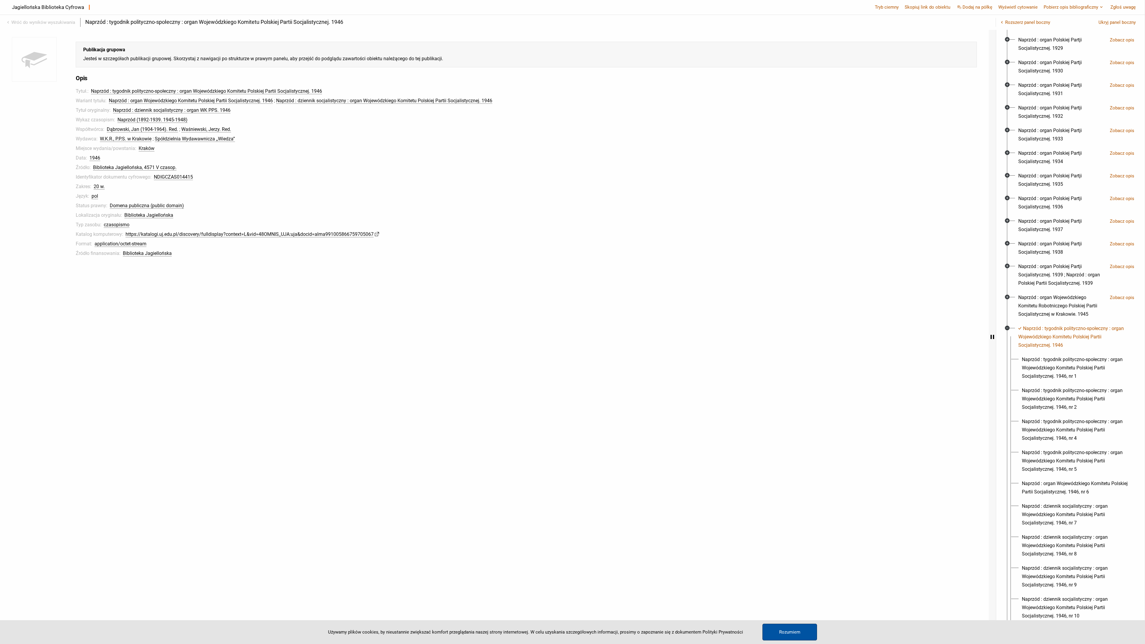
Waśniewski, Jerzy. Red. (206, 129)
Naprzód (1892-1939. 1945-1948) (152, 120)
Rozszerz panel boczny (1027, 22)
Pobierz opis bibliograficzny (1071, 7)
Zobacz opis (1122, 40)
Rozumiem (789, 632)
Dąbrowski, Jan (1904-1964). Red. (142, 129)
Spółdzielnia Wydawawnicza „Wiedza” (195, 139)
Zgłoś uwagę (1123, 7)
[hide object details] (992, 337)
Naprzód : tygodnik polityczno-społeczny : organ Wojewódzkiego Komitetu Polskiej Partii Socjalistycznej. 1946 (206, 91)
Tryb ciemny (887, 7)
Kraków (146, 148)
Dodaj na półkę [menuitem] (977, 7)
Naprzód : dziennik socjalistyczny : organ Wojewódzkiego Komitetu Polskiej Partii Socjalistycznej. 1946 (384, 100)
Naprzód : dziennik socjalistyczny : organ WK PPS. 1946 (171, 110)
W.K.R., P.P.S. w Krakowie (125, 139)
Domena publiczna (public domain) (147, 205)
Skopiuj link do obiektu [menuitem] (927, 7)
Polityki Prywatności (723, 632)
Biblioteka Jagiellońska (148, 215)
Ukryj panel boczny (1117, 22)
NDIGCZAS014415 (173, 177)
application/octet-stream (120, 244)
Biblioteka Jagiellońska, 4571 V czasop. (135, 167)
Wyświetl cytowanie (1018, 7)
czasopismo (116, 224)
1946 (94, 158)
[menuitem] (1062, 44)
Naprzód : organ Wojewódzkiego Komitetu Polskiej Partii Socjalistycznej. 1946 (191, 100)
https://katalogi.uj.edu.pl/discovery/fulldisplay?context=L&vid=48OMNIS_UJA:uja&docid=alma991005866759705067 (250, 234)
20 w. (99, 186)
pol (95, 196)
